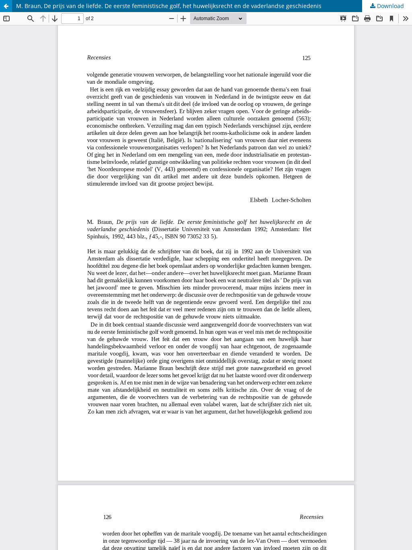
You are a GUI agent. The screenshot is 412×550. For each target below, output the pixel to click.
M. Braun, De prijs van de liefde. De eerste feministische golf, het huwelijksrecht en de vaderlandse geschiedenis (168, 6)
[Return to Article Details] (6, 6)
